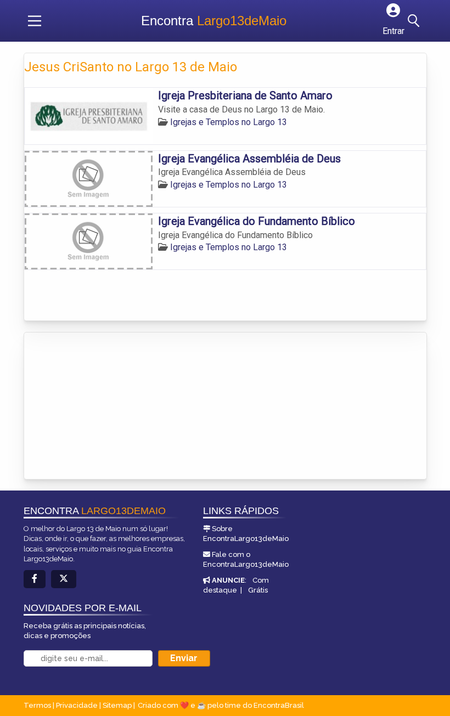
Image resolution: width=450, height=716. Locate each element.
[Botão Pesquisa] (415, 21)
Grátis (258, 590)
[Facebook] (35, 579)
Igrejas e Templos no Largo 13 (228, 122)
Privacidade (77, 705)
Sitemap (117, 705)
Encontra (213, 20)
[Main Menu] (35, 21)
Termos (37, 705)
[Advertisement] (106, 406)
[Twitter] (63, 579)
